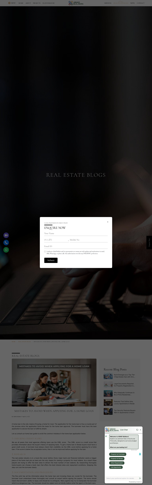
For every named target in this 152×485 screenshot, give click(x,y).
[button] (56, 240)
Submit (50, 260)
